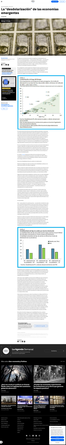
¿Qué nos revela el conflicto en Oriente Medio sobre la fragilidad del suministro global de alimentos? (15, 386)
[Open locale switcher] (1, 442)
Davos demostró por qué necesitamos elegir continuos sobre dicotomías (24, 406)
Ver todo (63, 361)
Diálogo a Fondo (5, 21)
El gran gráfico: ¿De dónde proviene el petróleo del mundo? (8, 406)
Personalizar (57, 442)
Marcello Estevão (4, 58)
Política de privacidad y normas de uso (33, 438)
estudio (23, 154)
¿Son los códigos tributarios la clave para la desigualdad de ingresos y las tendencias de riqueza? (40, 407)
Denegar (57, 437)
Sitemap (33, 440)
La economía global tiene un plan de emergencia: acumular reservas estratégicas (57, 406)
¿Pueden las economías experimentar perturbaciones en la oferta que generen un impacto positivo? (48, 386)
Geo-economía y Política (7, 6)
